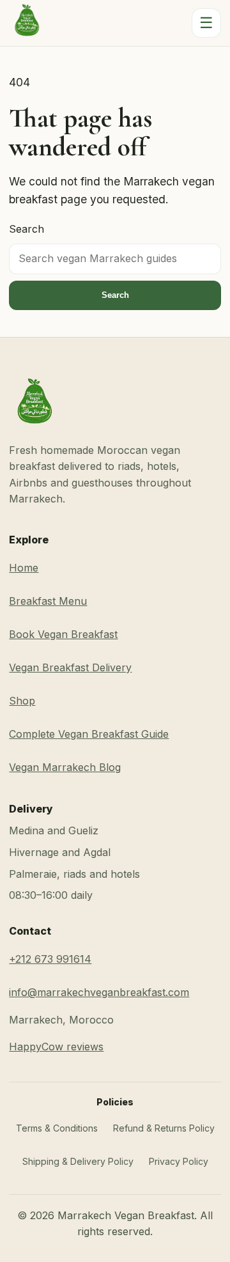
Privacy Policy (178, 1161)
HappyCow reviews (56, 1046)
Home (23, 567)
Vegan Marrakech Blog (65, 767)
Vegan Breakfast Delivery (70, 667)
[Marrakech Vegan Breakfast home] (27, 23)
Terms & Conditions (57, 1128)
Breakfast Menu (48, 601)
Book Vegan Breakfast (63, 634)
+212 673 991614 (50, 959)
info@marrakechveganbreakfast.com (99, 992)
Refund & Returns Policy (164, 1128)
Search (26, 228)
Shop (22, 700)
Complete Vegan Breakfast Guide (89, 734)
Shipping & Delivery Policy (78, 1161)
